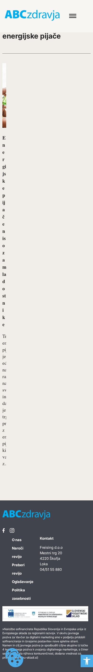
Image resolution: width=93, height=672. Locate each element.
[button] (87, 661)
